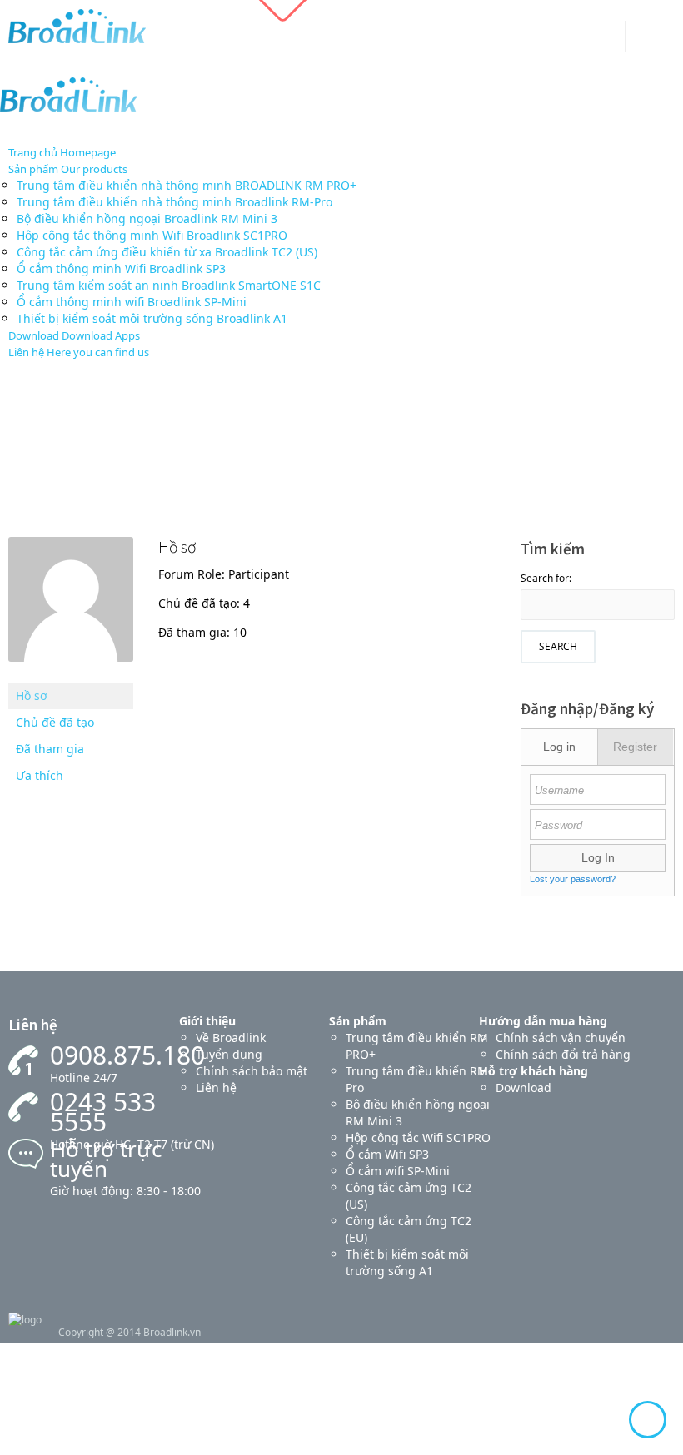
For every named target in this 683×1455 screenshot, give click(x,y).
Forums (363, 451)
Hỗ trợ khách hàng (533, 1071)
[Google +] (601, 40)
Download (523, 1087)
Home (314, 451)
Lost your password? (573, 879)
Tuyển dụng (229, 1054)
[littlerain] (70, 674)
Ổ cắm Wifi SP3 (387, 1154)
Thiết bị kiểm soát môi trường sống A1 (407, 1262)
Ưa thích (39, 775)
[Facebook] (574, 40)
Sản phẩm (357, 1021)
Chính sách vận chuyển (561, 1037)
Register (635, 746)
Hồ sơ (31, 695)
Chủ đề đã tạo (55, 722)
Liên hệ (216, 1087)
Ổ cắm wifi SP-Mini (398, 1171)
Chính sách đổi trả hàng (563, 1054)
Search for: (546, 578)
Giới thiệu (207, 1021)
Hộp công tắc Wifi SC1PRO (418, 1137)
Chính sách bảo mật (251, 1071)
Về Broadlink (231, 1037)
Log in (559, 746)
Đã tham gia (50, 749)
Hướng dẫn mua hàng (543, 1021)
